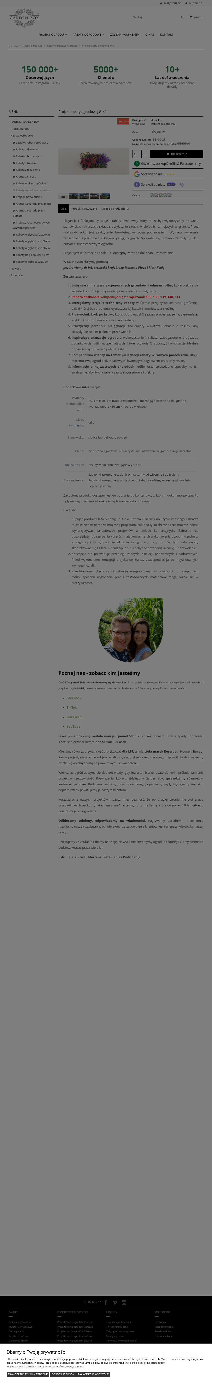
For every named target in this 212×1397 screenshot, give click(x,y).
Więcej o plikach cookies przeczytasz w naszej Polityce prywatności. (45, 1366)
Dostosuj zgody (63, 1374)
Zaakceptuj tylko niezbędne (28, 1374)
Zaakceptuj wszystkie (93, 1374)
